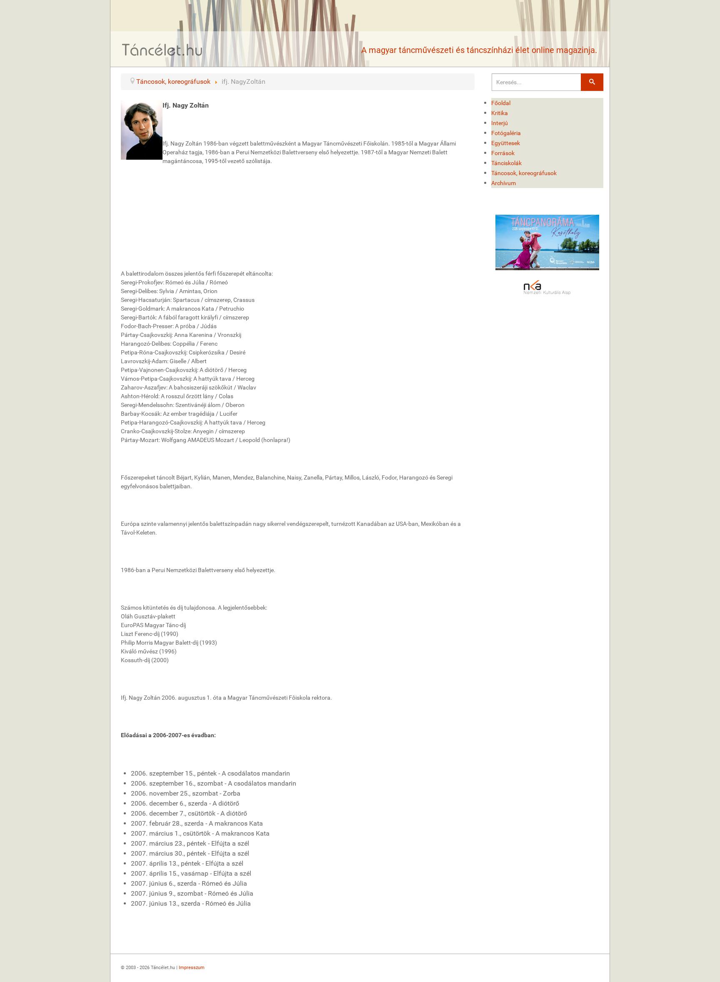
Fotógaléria (506, 133)
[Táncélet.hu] (162, 49)
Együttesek (505, 143)
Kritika (499, 113)
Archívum (503, 183)
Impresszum (192, 967)
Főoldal (500, 103)
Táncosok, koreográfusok (524, 173)
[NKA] (547, 288)
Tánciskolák (506, 163)
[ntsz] (547, 242)
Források (503, 153)
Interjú (499, 123)
